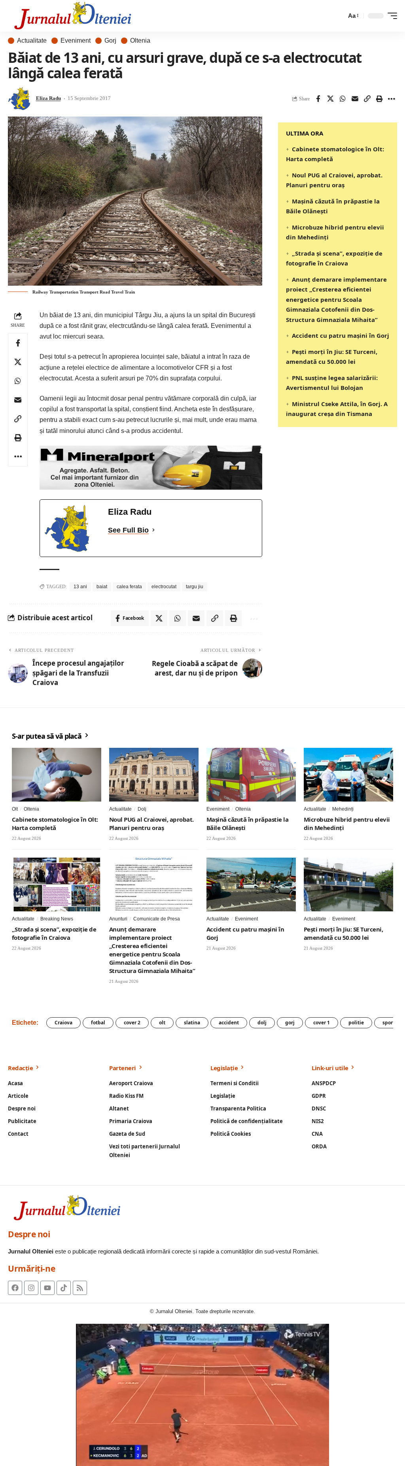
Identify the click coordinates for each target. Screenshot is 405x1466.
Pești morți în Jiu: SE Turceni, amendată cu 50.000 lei (343, 933)
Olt (15, 809)
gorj (290, 1022)
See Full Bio (128, 530)
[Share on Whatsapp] (342, 98)
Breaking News (56, 919)
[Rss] (80, 1288)
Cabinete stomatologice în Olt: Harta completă (55, 823)
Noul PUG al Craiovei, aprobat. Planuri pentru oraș (151, 823)
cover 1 (321, 1022)
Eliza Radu (48, 98)
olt (162, 1022)
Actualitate (32, 41)
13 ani (80, 586)
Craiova (63, 1022)
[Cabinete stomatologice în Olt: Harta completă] (56, 775)
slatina (192, 1022)
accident (229, 1022)
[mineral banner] (151, 467)
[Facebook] (15, 1288)
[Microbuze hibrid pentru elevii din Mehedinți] (348, 775)
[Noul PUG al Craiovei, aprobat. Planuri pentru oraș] (154, 775)
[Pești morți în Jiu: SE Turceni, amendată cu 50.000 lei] (348, 884)
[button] (353, 16)
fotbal (98, 1022)
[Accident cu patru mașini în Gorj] (251, 884)
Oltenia (140, 41)
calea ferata (129, 586)
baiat (102, 586)
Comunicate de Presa (156, 919)
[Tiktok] (64, 1288)
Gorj (110, 41)
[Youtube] (47, 1288)
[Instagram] (31, 1288)
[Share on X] (330, 98)
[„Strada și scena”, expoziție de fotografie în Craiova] (56, 884)
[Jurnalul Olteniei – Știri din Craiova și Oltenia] (73, 16)
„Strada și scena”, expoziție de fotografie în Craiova (54, 933)
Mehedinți (343, 809)
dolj (262, 1022)
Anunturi (118, 919)
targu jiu (194, 586)
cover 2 (132, 1022)
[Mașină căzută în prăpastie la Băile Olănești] (251, 775)
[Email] (354, 98)
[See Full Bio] (153, 530)
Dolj (142, 809)
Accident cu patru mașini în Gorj (340, 335)
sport (388, 1022)
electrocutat (163, 586)
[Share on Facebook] (318, 98)
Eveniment (76, 41)
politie (356, 1022)
